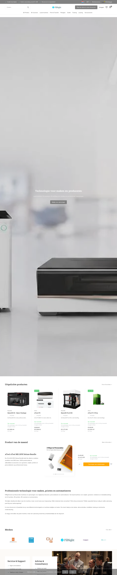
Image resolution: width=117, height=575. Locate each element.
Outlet (69, 12)
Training (74, 12)
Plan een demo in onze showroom (86, 7)
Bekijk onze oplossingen (58, 202)
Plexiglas (62, 12)
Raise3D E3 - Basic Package (17, 413)
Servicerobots (88, 12)
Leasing (81, 12)
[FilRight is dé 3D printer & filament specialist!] (58, 7)
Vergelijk (12, 415)
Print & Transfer (54, 12)
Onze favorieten (106, 384)
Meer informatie (106, 442)
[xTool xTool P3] (45, 399)
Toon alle (108, 529)
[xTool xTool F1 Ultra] (98, 399)
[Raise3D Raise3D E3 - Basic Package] (18, 399)
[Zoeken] (28, 7)
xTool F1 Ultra (93, 413)
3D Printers (26, 12)
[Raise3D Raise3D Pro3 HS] (72, 399)
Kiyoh (110, 2)
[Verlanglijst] (106, 7)
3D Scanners (34, 12)
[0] (109, 7)
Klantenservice (96, 2)
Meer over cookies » (83, 572)
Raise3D (10, 410)
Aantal (80, 464)
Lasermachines (44, 12)
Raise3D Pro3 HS (66, 413)
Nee (73, 572)
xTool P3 (37, 413)
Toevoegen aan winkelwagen (96, 464)
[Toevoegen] (27, 430)
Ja (65, 572)
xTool (35, 410)
